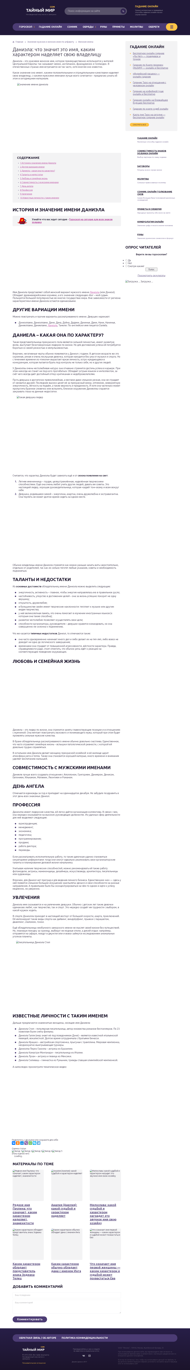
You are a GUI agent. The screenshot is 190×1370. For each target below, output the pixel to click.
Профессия (26, 190)
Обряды (88, 26)
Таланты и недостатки (31, 174)
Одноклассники (89, 1356)
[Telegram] (38, 1143)
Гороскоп (25, 26)
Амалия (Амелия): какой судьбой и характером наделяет (64, 1210)
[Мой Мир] (22, 1143)
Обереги (153, 26)
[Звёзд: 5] (57, 1151)
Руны (103, 26)
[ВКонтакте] (13, 1143)
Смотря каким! (136, 266)
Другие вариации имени (32, 167)
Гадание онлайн (146, 6)
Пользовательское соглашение (34, 1363)
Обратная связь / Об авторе (37, 1338)
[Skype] (34, 1143)
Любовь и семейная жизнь (34, 178)
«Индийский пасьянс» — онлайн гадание (146, 75)
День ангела (26, 186)
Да (129, 260)
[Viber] (26, 1143)
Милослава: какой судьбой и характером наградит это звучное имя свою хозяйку (103, 1214)
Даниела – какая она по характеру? (37, 171)
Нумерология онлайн (150, 222)
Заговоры (143, 166)
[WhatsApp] (30, 1143)
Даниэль (94, 292)
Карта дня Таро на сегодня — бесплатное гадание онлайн (149, 116)
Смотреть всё (139, 125)
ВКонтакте (83, 1356)
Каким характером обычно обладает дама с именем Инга (66, 1267)
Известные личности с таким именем (39, 198)
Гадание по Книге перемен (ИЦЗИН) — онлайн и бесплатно (150, 66)
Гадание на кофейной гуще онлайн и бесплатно (148, 92)
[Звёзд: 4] (47, 1151)
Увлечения (26, 194)
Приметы (118, 26)
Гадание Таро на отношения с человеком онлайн (149, 84)
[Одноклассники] (18, 1143)
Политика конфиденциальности (85, 1338)
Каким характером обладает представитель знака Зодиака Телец (26, 1271)
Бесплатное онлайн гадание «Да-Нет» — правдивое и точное (148, 56)
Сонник (72, 26)
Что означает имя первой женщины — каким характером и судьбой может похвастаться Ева (105, 1271)
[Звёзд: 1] (17, 1151)
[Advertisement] (56, 259)
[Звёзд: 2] (27, 1151)
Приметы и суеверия (149, 209)
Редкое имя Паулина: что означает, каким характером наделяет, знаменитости (25, 1214)
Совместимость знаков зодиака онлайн (151, 152)
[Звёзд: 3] (37, 1151)
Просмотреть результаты (151, 275)
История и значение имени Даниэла (38, 163)
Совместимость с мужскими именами (39, 182)
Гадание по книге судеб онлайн (150, 108)
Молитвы (136, 26)
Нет (130, 263)
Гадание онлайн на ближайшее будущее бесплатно (150, 101)
